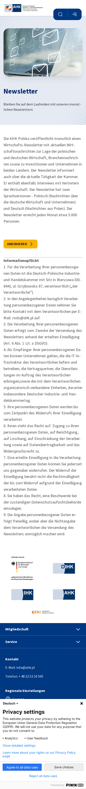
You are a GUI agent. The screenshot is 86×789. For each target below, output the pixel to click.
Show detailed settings (19, 745)
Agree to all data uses (22, 767)
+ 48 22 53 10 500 (31, 676)
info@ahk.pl (25, 667)
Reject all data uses (43, 776)
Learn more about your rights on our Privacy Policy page (39, 754)
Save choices (63, 767)
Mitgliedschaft (16, 629)
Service (11, 641)
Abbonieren (17, 244)
